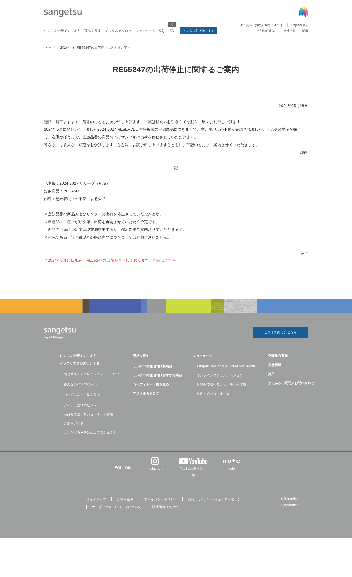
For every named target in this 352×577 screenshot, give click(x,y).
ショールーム (145, 31)
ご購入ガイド (74, 423)
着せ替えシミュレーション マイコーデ (92, 374)
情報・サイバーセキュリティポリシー (216, 499)
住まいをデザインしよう (62, 31)
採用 (305, 30)
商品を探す (92, 31)
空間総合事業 (266, 30)
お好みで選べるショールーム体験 (88, 414)
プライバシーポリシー (160, 499)
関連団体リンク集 (165, 507)
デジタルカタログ (118, 31)
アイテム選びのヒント (80, 405)
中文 (305, 25)
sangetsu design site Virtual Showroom (226, 366)
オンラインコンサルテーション (220, 375)
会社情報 (290, 30)
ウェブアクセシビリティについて (116, 507)
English (296, 25)
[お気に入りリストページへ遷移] (172, 31)
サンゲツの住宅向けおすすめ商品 (157, 375)
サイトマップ (96, 499)
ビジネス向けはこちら (198, 31)
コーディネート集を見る (82, 395)
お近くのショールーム (213, 393)
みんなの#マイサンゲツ (81, 384)
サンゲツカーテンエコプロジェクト (90, 432)
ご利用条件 (125, 499)
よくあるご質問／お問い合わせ (261, 25)
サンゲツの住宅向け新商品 (152, 366)
